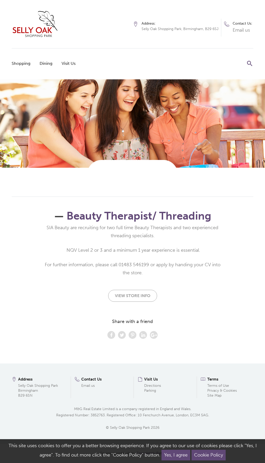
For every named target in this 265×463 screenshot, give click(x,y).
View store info (132, 295)
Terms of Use (218, 385)
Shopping (21, 63)
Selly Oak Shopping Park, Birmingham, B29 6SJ (180, 29)
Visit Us (69, 63)
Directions (152, 385)
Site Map (214, 395)
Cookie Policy (208, 455)
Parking (150, 390)
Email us (241, 30)
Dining (46, 63)
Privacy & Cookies (222, 390)
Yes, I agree (176, 455)
